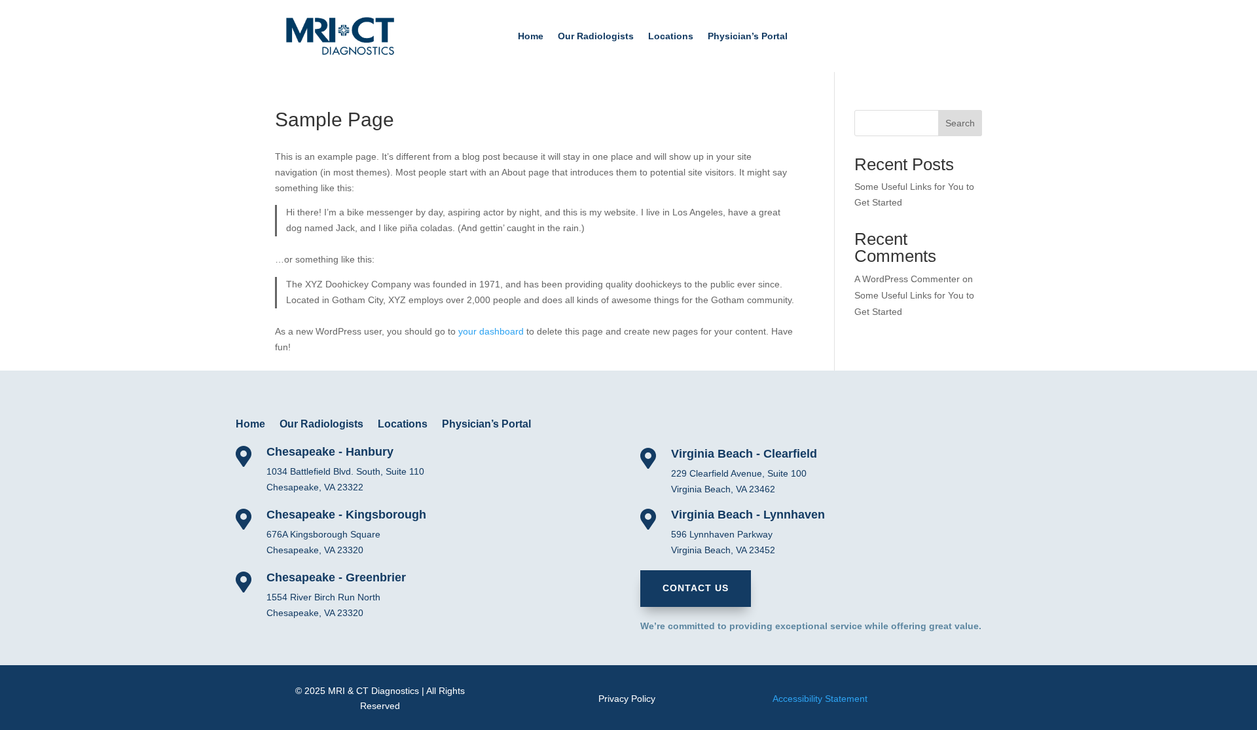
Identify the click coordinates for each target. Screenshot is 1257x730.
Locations (670, 36)
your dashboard (491, 331)
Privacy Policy (626, 698)
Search (960, 123)
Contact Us (696, 588)
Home (530, 36)
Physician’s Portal (748, 36)
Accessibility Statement (820, 698)
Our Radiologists (596, 36)
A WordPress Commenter (907, 279)
